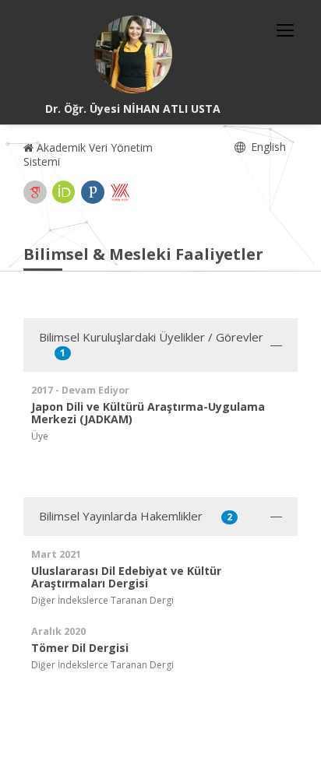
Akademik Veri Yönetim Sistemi (88, 154)
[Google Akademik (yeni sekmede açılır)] (35, 192)
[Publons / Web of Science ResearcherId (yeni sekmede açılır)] (92, 192)
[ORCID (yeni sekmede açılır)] (64, 192)
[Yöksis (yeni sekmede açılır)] (120, 192)
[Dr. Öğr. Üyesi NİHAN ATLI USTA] (133, 54)
